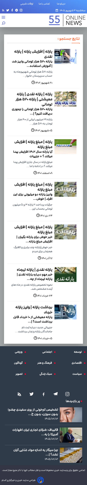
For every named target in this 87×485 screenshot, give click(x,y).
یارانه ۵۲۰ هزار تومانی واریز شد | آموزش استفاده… (32, 63)
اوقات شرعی (26, 4)
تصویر (20, 374)
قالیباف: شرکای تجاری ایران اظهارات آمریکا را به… (35, 432)
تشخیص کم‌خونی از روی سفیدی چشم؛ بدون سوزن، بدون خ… (33, 411)
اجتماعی (48, 352)
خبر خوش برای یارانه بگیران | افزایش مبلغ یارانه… (34, 239)
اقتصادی (78, 363)
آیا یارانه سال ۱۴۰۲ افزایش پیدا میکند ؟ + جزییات (32, 153)
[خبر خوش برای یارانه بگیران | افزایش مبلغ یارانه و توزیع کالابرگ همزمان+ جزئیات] (65, 231)
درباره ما (62, 4)
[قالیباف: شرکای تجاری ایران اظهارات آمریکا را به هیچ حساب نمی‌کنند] (71, 435)
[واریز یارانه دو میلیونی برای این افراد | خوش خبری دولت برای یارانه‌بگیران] (65, 189)
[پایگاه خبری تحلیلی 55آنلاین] (65, 20)
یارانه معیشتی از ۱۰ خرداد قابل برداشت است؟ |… (32, 319)
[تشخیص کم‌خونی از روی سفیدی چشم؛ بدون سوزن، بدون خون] (71, 414)
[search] (4, 23)
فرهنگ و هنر (45, 363)
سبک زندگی (46, 374)
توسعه (79, 352)
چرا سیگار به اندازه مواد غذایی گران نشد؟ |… (35, 452)
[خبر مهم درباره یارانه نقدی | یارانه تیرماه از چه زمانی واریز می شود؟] (65, 274)
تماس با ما (45, 4)
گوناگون (19, 363)
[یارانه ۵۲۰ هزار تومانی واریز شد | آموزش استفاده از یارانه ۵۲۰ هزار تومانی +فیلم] (65, 56)
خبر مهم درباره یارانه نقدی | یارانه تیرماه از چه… (34, 276)
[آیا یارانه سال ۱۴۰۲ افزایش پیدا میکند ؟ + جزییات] (65, 146)
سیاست (78, 374)
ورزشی (19, 352)
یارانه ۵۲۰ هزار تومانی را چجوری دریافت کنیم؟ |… (32, 111)
